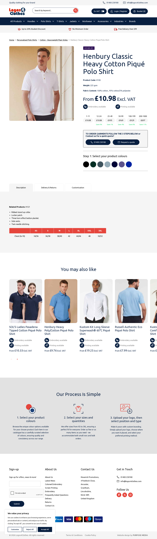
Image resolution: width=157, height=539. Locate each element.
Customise (15, 529)
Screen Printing (51, 488)
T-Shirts (60, 21)
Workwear (87, 21)
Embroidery (50, 491)
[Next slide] (17, 359)
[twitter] (124, 495)
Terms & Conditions (74, 535)
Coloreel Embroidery (53, 484)
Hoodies (31, 21)
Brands (132, 21)
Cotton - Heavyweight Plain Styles (54, 40)
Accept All (45, 529)
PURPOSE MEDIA (140, 535)
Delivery (48, 499)
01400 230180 (100, 142)
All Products (16, 21)
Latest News (50, 481)
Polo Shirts (46, 21)
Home (11, 40)
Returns (48, 502)
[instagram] (130, 495)
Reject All (30, 529)
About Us (49, 477)
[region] (30, 522)
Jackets (73, 21)
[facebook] (119, 495)
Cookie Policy (90, 535)
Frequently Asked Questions (56, 495)
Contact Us (49, 506)
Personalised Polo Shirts (27, 40)
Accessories (103, 21)
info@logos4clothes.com (131, 481)
